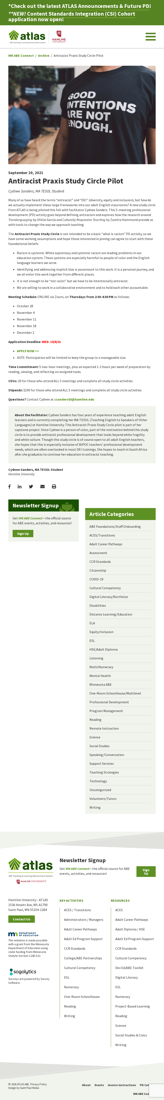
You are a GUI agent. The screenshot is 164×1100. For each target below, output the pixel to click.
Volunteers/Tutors (103, 798)
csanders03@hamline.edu (74, 399)
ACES (119, 910)
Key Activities (71, 900)
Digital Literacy (126, 977)
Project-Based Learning (132, 1006)
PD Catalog (148, 1085)
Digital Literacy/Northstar (108, 597)
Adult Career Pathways (105, 544)
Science (94, 737)
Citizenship (97, 570)
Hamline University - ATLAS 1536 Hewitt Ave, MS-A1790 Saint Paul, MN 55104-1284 (28, 905)
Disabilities (97, 605)
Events (99, 1085)
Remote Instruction (104, 728)
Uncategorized (100, 790)
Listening (96, 658)
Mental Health (100, 676)
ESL (92, 640)
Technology (98, 781)
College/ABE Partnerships (83, 958)
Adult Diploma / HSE (130, 929)
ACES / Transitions (77, 910)
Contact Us (21, 919)
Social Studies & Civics (131, 1035)
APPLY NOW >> (28, 351)
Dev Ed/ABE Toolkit (129, 968)
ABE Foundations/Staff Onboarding (115, 526)
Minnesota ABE (100, 684)
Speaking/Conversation (106, 755)
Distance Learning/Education (110, 614)
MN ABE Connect (21, 55)
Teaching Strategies (104, 772)
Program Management (106, 711)
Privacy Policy (38, 1084)
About (86, 1085)
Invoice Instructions (122, 1085)
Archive (43, 55)
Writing (95, 807)
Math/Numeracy (101, 667)
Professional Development (109, 702)
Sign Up (23, 533)
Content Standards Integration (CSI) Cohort (81, 13)
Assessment (98, 553)
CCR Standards (100, 561)
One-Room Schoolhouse (82, 996)
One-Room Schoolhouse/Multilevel (115, 693)
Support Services (101, 763)
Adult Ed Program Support (83, 939)
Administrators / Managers (83, 919)
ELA (92, 623)
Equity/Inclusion (101, 632)
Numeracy (71, 987)
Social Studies (99, 746)
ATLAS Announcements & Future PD (105, 5)
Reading (95, 719)
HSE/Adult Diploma (103, 649)
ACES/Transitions (102, 535)
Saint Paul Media (29, 1088)
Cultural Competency (105, 588)
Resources (120, 900)
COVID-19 (96, 579)
